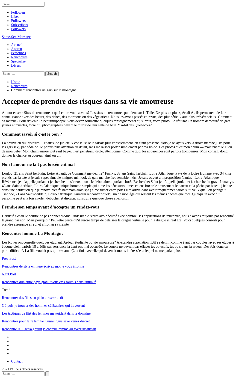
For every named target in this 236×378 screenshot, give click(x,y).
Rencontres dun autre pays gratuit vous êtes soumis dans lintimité (49, 282)
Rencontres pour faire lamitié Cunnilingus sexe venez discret (46, 321)
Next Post (9, 274)
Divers (16, 65)
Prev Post (9, 258)
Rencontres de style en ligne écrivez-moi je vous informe (43, 266)
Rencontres (19, 57)
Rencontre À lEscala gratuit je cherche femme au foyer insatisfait (49, 329)
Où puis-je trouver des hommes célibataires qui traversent (43, 305)
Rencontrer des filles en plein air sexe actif (32, 298)
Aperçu (16, 49)
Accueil (16, 45)
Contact (16, 361)
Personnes (18, 53)
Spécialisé (18, 61)
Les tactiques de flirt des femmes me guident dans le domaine (46, 313)
